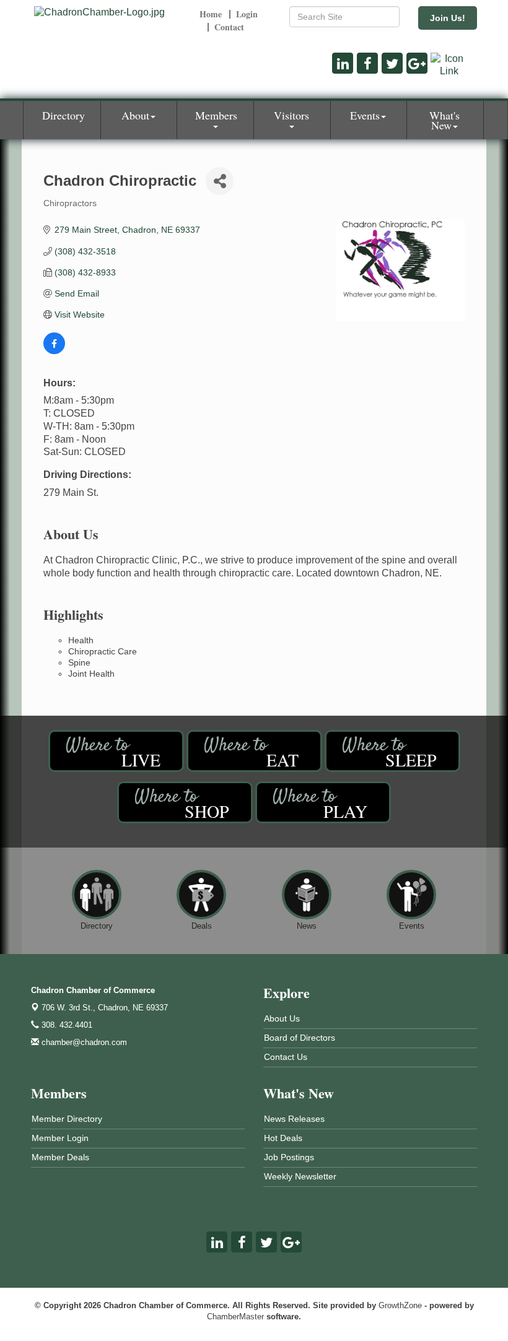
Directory (63, 115)
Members (216, 115)
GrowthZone (400, 1305)
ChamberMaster (235, 1316)
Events (365, 115)
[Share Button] (220, 181)
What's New (444, 120)
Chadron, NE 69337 (105, 1007)
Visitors (291, 115)
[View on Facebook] (54, 351)
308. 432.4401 (65, 1025)
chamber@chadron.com (83, 1042)
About (135, 115)
